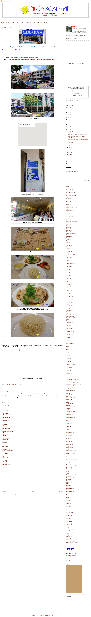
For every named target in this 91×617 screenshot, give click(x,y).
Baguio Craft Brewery (70, 209)
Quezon (67, 462)
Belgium (67, 239)
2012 (69, 159)
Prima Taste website (36, 376)
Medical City (68, 394)
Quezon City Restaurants (70, 465)
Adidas (67, 186)
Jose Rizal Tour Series (70, 343)
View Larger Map (32, 146)
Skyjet (67, 494)
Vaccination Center (69, 529)
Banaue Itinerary (69, 216)
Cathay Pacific (68, 258)
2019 (69, 119)
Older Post (61, 491)
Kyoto (67, 351)
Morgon (67, 402)
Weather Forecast (69, 592)
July (69, 149)
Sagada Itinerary (69, 477)
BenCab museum (69, 240)
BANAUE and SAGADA (5, 22)
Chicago (67, 269)
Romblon (68, 471)
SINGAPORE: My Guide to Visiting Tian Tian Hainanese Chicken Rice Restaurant (22, 25)
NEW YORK (36, 19)
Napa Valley (68, 408)
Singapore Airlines (69, 488)
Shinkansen (68, 482)
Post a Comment (5, 471)
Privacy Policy (44, 22)
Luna (67, 372)
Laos (67, 357)
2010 (69, 163)
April (70, 152)
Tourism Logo (68, 515)
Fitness (67, 304)
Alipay (67, 194)
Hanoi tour (68, 326)
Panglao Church (69, 438)
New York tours (69, 418)
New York (68, 409)
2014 (69, 128)
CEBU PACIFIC (65, 19)
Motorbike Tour (69, 403)
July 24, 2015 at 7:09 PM (8, 407)
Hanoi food (68, 325)
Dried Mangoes (69, 290)
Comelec (67, 278)
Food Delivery (68, 307)
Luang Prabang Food (70, 369)
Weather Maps (74, 592)
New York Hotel (69, 414)
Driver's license (69, 292)
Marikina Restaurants (70, 390)
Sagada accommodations (70, 474)
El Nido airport (69, 298)
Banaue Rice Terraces (70, 218)
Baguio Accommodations (70, 207)
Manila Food (68, 381)
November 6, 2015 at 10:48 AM (10, 468)
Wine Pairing (68, 538)
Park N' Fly (68, 440)
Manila (67, 375)
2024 (69, 110)
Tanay (67, 500)
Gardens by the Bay (69, 316)
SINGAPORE (22, 19)
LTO (67, 366)
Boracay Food (68, 251)
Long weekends (69, 363)
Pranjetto (67, 452)
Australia (67, 201)
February (70, 156)
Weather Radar (79, 592)
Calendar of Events (69, 255)
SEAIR (67, 480)
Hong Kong (68, 329)
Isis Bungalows (69, 335)
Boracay (67, 248)
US (66, 526)
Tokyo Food (68, 511)
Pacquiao (67, 429)
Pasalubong (68, 441)
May (69, 150)
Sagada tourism (69, 479)
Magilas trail (68, 373)
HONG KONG (29, 19)
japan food (68, 338)
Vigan (67, 530)
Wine (67, 535)
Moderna (67, 400)
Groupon (67, 320)
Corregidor (68, 280)
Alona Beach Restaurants (70, 195)
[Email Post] (3, 382)
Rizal (67, 470)
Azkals (67, 204)
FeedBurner (80, 95)
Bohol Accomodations (70, 243)
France (67, 311)
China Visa (68, 275)
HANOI (38, 22)
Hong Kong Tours (69, 332)
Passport (67, 443)
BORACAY (59, 19)
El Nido (67, 295)
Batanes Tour (68, 236)
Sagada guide (68, 476)
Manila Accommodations (70, 376)
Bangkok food (68, 224)
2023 (69, 112)
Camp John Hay (69, 257)
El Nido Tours (68, 302)
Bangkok (67, 219)
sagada (67, 473)
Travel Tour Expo (69, 523)
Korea (67, 348)
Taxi (67, 501)
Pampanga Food (69, 435)
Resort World (68, 468)
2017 (69, 122)
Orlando (67, 421)
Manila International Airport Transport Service (74, 385)
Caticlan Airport (69, 260)
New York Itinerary (69, 415)
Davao (67, 281)
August (70, 147)
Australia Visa (68, 203)
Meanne (75, 26)
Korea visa (68, 349)
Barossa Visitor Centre (70, 228)
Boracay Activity (69, 249)
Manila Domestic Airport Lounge (72, 379)
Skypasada (68, 495)
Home (33, 491)
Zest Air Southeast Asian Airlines (72, 542)
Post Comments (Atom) (11, 494)
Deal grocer (68, 284)
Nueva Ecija (68, 420)
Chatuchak (68, 268)
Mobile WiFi (68, 399)
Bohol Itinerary (69, 245)
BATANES (53, 19)
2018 (69, 121)
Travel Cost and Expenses (70, 517)
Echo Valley (68, 293)
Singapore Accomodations (71, 486)
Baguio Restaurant (69, 210)
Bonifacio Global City (70, 246)
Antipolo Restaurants (70, 200)
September (71, 133)
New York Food (69, 412)
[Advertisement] (12, 481)
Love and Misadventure (70, 364)
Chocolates (68, 277)
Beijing (67, 237)
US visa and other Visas (44, 19)
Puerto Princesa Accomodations (72, 459)
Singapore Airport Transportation (72, 489)
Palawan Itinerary (69, 432)
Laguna (67, 354)
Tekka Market (68, 504)
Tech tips (67, 503)
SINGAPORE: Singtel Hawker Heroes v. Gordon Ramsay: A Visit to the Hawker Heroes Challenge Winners (33, 59)
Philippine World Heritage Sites (72, 450)
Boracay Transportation (70, 254)
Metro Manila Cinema (70, 397)
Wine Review (68, 539)
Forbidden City (69, 310)
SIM (67, 483)
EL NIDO (13, 22)
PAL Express (68, 431)
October (70, 131)
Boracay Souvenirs (69, 252)
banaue (67, 213)
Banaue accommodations (70, 215)
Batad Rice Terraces (69, 230)
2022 (69, 114)
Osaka (67, 424)
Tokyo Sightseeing (69, 512)
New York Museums (69, 417)
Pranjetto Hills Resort (70, 453)
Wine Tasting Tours (69, 541)
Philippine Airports (69, 446)
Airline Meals (68, 188)
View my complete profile (72, 38)
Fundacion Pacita (69, 314)
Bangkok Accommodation (71, 221)
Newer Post (4, 491)
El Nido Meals (68, 299)
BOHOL (81, 19)
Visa (67, 533)
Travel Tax (68, 520)
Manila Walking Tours (70, 387)
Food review (68, 308)
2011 (69, 161)
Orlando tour (68, 423)
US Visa (67, 527)
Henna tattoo (68, 328)
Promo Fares (68, 456)
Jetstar (67, 341)
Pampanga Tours (69, 437)
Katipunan (68, 346)
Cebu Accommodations (70, 263)
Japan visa (68, 340)
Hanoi (67, 323)
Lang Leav (68, 355)
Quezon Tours (68, 467)
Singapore (8, 384)
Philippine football (69, 447)
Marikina (67, 388)
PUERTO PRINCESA (74, 19)
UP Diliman (68, 524)
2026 (69, 107)
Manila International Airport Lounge (72, 384)
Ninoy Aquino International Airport (7, 19)
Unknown (4, 391)
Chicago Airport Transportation (71, 271)
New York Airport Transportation (72, 411)
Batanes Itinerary (69, 234)
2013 (69, 129)
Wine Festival (68, 536)
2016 (69, 124)
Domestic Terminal (69, 289)
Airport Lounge (69, 191)
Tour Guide (68, 514)
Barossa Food (68, 225)
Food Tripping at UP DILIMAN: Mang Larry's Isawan (77, 134)
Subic (67, 497)
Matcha (67, 393)
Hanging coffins (69, 322)
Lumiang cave (68, 370)
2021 (69, 115)
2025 (69, 109)
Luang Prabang (69, 367)
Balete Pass (68, 212)
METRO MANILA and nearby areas (28, 22)
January (70, 157)
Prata (67, 455)
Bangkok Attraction (69, 222)
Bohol (67, 242)
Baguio (67, 206)
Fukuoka (67, 313)
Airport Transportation (70, 192)
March (70, 154)
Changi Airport (69, 266)
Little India (68, 361)
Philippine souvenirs (70, 449)
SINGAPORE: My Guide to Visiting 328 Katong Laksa (78, 139)
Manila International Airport (71, 382)
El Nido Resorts (69, 301)
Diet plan (67, 286)
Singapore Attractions (16, 384)
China (67, 272)
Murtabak (68, 405)
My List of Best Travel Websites (72, 406)
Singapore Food (69, 492)
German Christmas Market (71, 317)
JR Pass (67, 344)
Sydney (67, 498)
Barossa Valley (68, 227)
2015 (69, 126)
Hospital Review (69, 334)
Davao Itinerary (69, 283)
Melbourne (68, 396)
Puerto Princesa (69, 458)
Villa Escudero (68, 532)
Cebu (67, 261)
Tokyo (67, 509)
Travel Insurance (69, 518)
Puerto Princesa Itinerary (70, 461)
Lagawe (67, 352)
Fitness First (68, 305)
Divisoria (67, 287)
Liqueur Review (69, 360)
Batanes (67, 231)
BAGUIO (18, 22)
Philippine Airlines (69, 444)
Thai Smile (68, 507)
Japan (67, 337)
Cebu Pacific (68, 264)
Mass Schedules (69, 391)
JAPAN (17, 19)
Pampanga (68, 434)
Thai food (68, 506)
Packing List (68, 426)
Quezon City (68, 464)
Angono (67, 197)
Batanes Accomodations (70, 233)
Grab (67, 319)
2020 (69, 117)
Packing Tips (68, 427)
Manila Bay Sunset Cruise (71, 378)
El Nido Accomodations (70, 296)
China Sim (68, 274)
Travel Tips (68, 521)
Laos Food (68, 358)
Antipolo (67, 198)
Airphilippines (68, 189)
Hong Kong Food (69, 331)
